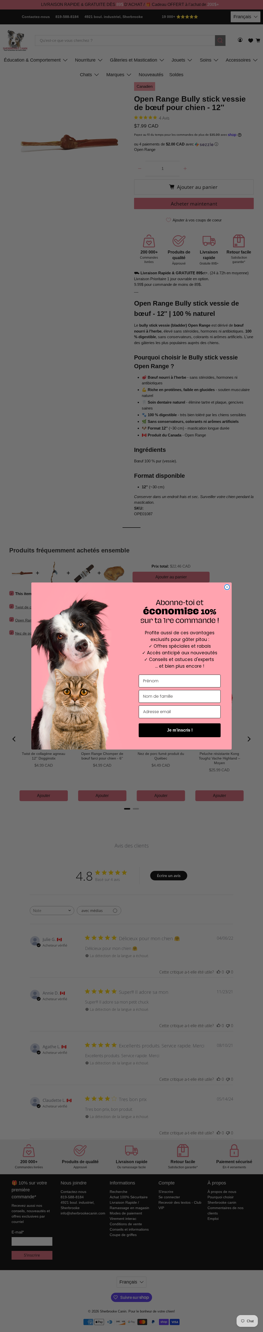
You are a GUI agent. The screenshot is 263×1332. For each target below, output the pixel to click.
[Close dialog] (227, 587)
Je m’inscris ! (180, 730)
